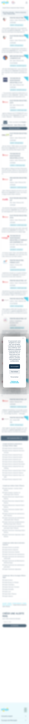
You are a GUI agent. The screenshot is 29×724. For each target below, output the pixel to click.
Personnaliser (15, 377)
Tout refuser (14, 371)
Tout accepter (14, 366)
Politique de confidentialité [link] (14, 381)
